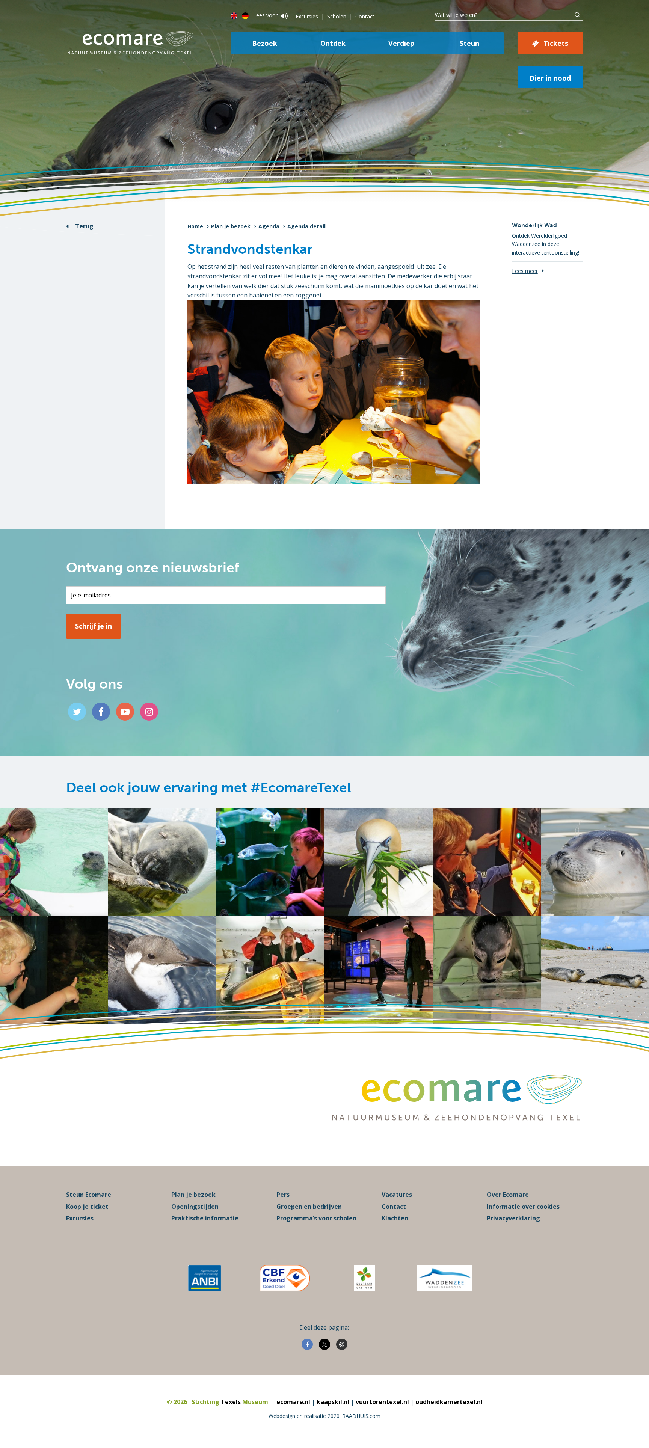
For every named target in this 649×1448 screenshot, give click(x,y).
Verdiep (401, 43)
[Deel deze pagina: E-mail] (341, 1344)
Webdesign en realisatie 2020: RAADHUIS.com (324, 1415)
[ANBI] (204, 1278)
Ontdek (333, 43)
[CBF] (285, 1278)
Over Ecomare (508, 1194)
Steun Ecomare (88, 1194)
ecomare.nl (293, 1402)
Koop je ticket (87, 1206)
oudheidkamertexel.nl (449, 1402)
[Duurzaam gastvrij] (364, 1278)
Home (195, 226)
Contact (364, 16)
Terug (84, 226)
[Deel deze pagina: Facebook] (307, 1344)
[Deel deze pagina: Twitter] (324, 1344)
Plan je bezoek (231, 226)
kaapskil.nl (333, 1402)
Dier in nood (550, 78)
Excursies (307, 16)
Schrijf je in (93, 625)
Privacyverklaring (513, 1218)
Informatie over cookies (523, 1206)
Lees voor (265, 15)
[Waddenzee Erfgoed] (444, 1278)
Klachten (395, 1218)
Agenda (268, 226)
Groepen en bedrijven (309, 1206)
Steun (469, 43)
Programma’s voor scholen (316, 1218)
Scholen (336, 16)
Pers (283, 1194)
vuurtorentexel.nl (382, 1402)
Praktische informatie (204, 1218)
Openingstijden (195, 1206)
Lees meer (525, 271)
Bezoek (264, 43)
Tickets (555, 43)
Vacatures (397, 1194)
